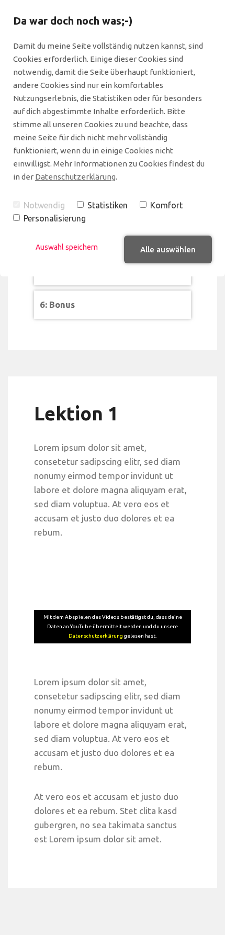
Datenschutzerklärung (75, 176)
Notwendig (44, 205)
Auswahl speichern (67, 247)
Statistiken (107, 205)
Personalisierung (55, 218)
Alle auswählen (168, 249)
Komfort (166, 205)
